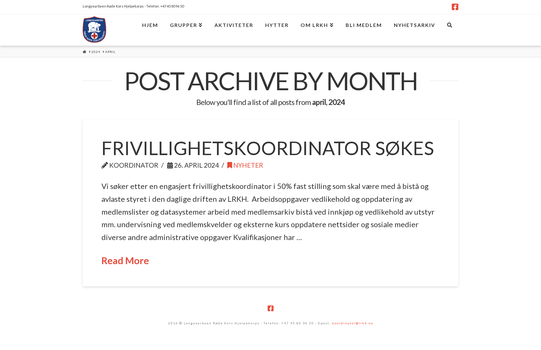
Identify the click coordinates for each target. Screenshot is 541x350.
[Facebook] (455, 7)
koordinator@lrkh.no (352, 323)
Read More (125, 260)
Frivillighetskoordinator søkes (267, 148)
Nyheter (247, 165)
